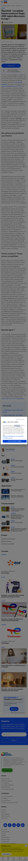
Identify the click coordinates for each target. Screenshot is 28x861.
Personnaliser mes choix (7, 437)
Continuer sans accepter (20, 419)
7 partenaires (17, 425)
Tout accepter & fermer (14, 441)
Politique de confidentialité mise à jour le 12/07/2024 (13, 436)
